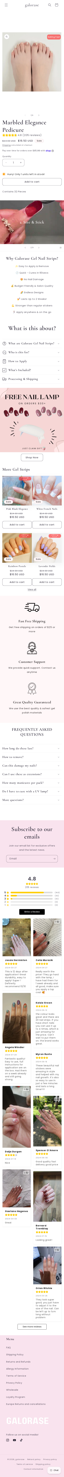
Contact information (33, 1469)
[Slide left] (25, 115)
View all (32, 589)
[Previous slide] (25, 247)
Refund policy (34, 1459)
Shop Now (32, 457)
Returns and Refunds (18, 1361)
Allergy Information (17, 1368)
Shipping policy (43, 1464)
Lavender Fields (47, 566)
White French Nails (47, 508)
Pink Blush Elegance (17, 508)
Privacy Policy (14, 1382)
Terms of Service (16, 1375)
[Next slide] (38, 247)
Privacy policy (50, 1459)
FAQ (8, 1347)
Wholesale (12, 1389)
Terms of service (24, 1464)
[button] (6, 5)
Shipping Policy (15, 1354)
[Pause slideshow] (60, 247)
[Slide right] (38, 115)
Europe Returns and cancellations (26, 1404)
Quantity (6, 156)
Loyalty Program (15, 1397)
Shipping (6, 145)
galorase (19, 1459)
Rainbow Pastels (17, 566)
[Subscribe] (54, 858)
